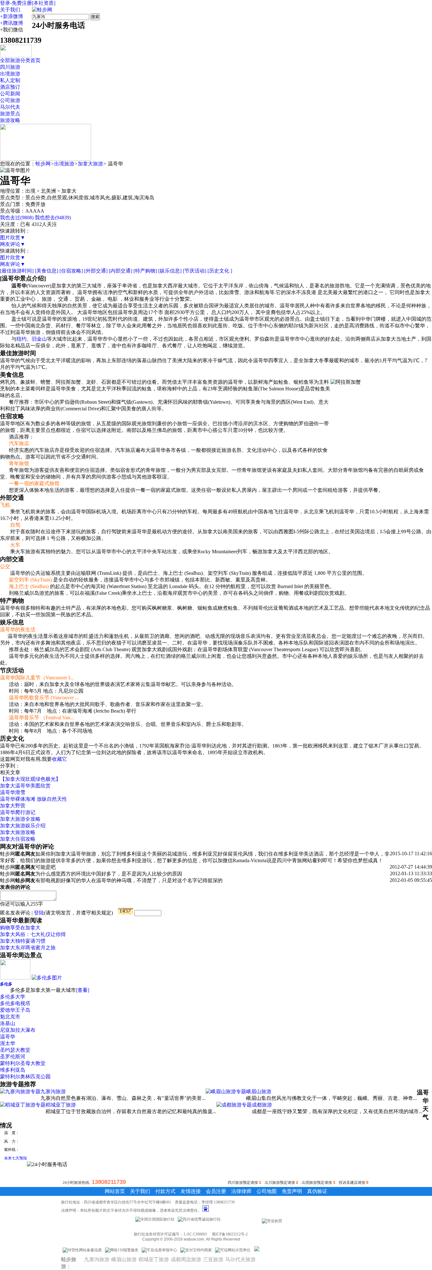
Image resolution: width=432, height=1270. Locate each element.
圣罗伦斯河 (12, 1056)
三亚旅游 (213, 1259)
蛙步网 (43, 163)
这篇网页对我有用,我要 (26, 759)
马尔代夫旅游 (240, 1259)
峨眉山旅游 (258, 1091)
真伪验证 (317, 1191)
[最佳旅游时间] (17, 270)
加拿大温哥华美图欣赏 (25, 785)
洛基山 (7, 1023)
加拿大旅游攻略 (17, 832)
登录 (5, 3)
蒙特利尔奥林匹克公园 (25, 1076)
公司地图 (266, 1191)
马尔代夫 (10, 107)
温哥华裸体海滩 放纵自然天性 (33, 799)
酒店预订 (10, 87)
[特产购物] (145, 270)
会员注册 (216, 1191)
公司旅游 (10, 100)
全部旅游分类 (15, 60)
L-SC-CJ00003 (195, 1234)
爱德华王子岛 (15, 1010)
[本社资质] (43, 3)
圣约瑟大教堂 (15, 1050)
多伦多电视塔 (15, 1003)
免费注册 (22, 3)
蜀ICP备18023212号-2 (230, 1234)
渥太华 (7, 1043)
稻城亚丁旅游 (61, 1104)
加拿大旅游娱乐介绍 (23, 825)
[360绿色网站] (257, 1250)
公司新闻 (10, 93)
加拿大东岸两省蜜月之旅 (28, 947)
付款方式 (165, 1191)
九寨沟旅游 (53, 1091)
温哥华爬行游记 (17, 812)
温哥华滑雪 (12, 792)
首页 (35, 60)
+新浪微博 (11, 16)
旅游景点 (10, 113)
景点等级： (12, 211)
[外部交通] (96, 270)
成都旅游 (262, 1104)
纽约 (21, 339)
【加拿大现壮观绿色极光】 (30, 779)
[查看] (82, 990)
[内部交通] (120, 270)
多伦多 (6, 984)
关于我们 (10, 9)
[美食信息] (46, 270)
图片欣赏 (12, 237)
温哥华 (7, 1036)
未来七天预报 (15, 1158)
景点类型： (12, 197)
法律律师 (241, 1191)
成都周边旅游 (186, 1259)
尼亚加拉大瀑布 (17, 1030)
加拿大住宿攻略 (17, 839)
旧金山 (39, 339)
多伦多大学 (12, 996)
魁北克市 (10, 1016)
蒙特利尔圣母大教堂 (23, 1063)
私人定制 (10, 80)
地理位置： (12, 191)
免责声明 (292, 1191)
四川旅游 (10, 67)
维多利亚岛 (12, 1070)
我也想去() (53, 217)
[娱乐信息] (170, 270)
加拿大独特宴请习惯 (23, 941)
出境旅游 (10, 73)
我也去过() (17, 217)
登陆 (39, 912)
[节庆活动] (194, 270)
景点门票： (12, 204)
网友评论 (12, 244)
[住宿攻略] (71, 270)
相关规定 (101, 912)
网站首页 (115, 1191)
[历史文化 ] (219, 270)
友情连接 (191, 1191)
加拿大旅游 (90, 163)
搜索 (95, 16)
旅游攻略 (10, 120)
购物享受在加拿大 (20, 927)
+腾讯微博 (11, 23)
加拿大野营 (12, 805)
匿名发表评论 (15, 912)
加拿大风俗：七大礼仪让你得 (33, 934)
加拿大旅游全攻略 (20, 819)
